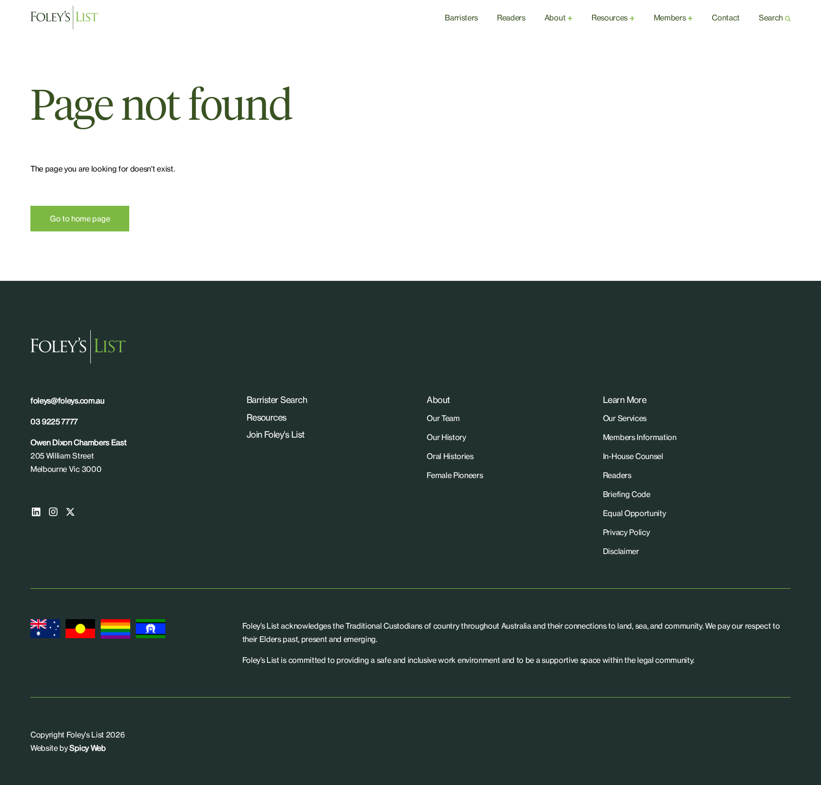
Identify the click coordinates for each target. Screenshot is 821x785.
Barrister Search (277, 399)
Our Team (443, 418)
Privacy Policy (626, 532)
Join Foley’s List (276, 434)
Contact (726, 17)
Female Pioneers (455, 475)
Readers (511, 17)
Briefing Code (626, 494)
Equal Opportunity (634, 513)
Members (670, 17)
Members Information (640, 437)
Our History (446, 437)
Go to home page (80, 218)
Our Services (625, 418)
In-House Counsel (633, 456)
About (554, 17)
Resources (610, 17)
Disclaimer (621, 551)
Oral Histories (450, 456)
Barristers (461, 17)
